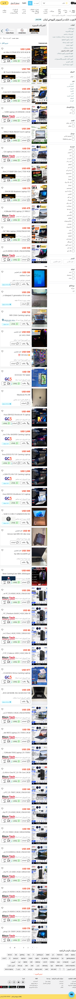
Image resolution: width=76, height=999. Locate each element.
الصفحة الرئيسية (71, 15)
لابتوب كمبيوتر (71, 969)
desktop (37, 962)
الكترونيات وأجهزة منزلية (58, 15)
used (46, 969)
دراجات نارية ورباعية (24, 11)
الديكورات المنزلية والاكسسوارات (14, 11)
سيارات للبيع (65, 11)
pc (53, 955)
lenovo (10, 955)
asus (58, 962)
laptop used (38, 969)
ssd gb (30, 969)
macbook (59, 955)
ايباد (19, 962)
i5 (9, 958)
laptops (23, 958)
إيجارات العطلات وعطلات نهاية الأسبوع (34, 11)
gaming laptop (71, 958)
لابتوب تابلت (11, 965)
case (32, 965)
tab (16, 955)
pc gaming (45, 958)
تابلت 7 (18, 969)
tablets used (59, 965)
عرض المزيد (39, 974)
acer (26, 965)
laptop (73, 955)
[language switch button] (25, 3)
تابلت (37, 965)
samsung (44, 965)
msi (24, 969)
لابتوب (73, 962)
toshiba (52, 962)
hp (62, 958)
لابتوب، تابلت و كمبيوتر (45, 11)
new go (20, 965)
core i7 (4, 958)
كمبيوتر (13, 962)
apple (37, 958)
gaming (22, 955)
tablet (47, 955)
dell (31, 962)
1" (63, 969)
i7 (33, 955)
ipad (67, 955)
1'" (59, 969)
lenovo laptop (9, 969)
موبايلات (52, 11)
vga (52, 965)
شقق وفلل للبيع (59, 11)
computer (65, 962)
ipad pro (15, 958)
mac (28, 955)
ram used (53, 969)
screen (30, 958)
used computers (70, 965)
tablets (25, 962)
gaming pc (40, 955)
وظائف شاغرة (4, 11)
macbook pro (55, 958)
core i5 (45, 962)
